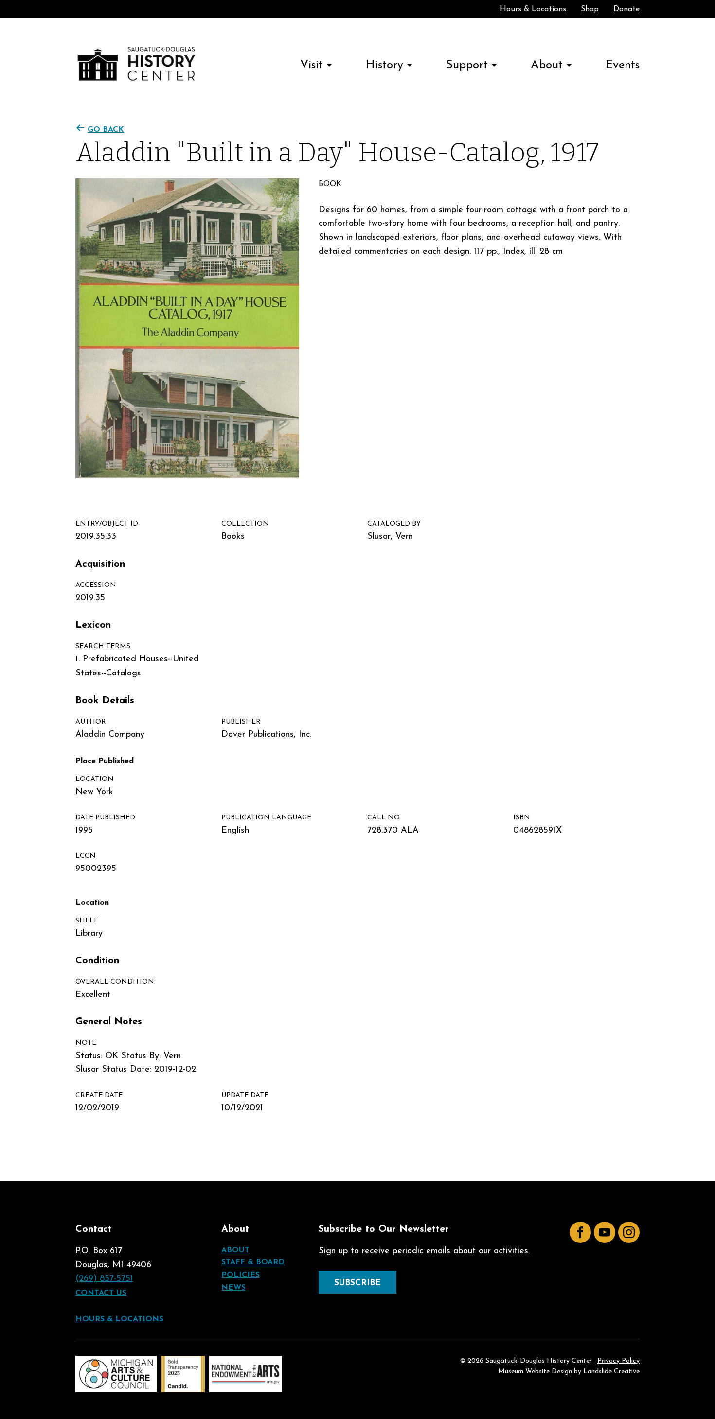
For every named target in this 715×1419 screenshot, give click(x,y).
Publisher (241, 722)
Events (623, 65)
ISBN (521, 817)
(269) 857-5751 (104, 1279)
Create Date (99, 1095)
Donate (626, 9)
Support (467, 65)
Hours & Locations (533, 9)
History (384, 65)
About (547, 65)
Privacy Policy (618, 1361)
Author (90, 722)
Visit (311, 65)
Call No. (384, 817)
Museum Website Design (535, 1371)
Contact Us (100, 1293)
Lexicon (93, 625)
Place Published (104, 761)
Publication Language (266, 817)
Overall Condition (114, 982)
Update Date (244, 1095)
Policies (240, 1275)
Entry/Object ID (106, 524)
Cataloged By (394, 524)
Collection (245, 524)
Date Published (105, 817)
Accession (95, 585)
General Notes (108, 1022)
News (233, 1288)
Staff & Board (253, 1262)
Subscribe (357, 1283)
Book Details (104, 701)
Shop (590, 9)
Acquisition (100, 564)
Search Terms (102, 646)
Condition (97, 961)
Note (85, 1043)
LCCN (85, 856)
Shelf (86, 920)
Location (94, 779)
